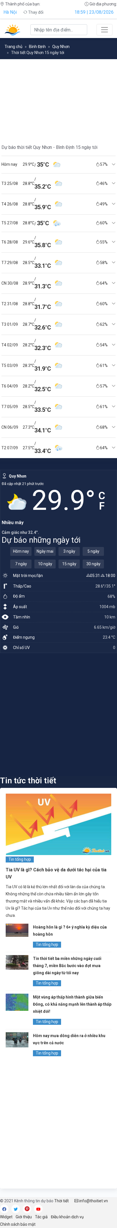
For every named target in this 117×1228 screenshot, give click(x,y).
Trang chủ (13, 46)
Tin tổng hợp (20, 859)
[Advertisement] (58, 714)
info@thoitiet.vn (93, 1201)
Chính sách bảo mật (17, 1224)
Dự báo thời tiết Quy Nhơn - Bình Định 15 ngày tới (49, 147)
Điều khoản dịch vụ (67, 1217)
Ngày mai (45, 551)
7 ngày (21, 564)
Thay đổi (35, 12)
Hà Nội (10, 12)
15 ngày (69, 564)
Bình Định (37, 46)
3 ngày (69, 551)
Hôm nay (21, 551)
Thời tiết (61, 1201)
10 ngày (45, 564)
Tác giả (41, 1217)
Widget (6, 1217)
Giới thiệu (24, 1217)
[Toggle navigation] (104, 29)
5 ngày (93, 551)
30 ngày (93, 564)
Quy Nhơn (61, 46)
